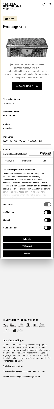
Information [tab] (27, 161)
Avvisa (27, 254)
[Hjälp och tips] (43, 4)
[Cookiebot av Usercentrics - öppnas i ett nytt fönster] (40, 153)
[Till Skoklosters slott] (42, 325)
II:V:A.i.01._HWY (10, 116)
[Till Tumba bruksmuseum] (7, 330)
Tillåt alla (27, 239)
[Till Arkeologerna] (5, 325)
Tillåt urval (27, 246)
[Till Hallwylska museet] (21, 325)
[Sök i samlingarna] (50, 4)
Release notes (39, 371)
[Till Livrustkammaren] (35, 325)
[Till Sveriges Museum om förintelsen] (18, 330)
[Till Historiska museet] (28, 325)
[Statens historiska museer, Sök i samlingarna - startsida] (12, 6)
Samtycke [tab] (9, 161)
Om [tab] (44, 161)
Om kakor (7, 366)
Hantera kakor (17, 366)
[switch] (47, 212)
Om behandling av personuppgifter (17, 371)
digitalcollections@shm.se (28, 376)
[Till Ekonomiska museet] (13, 325)
